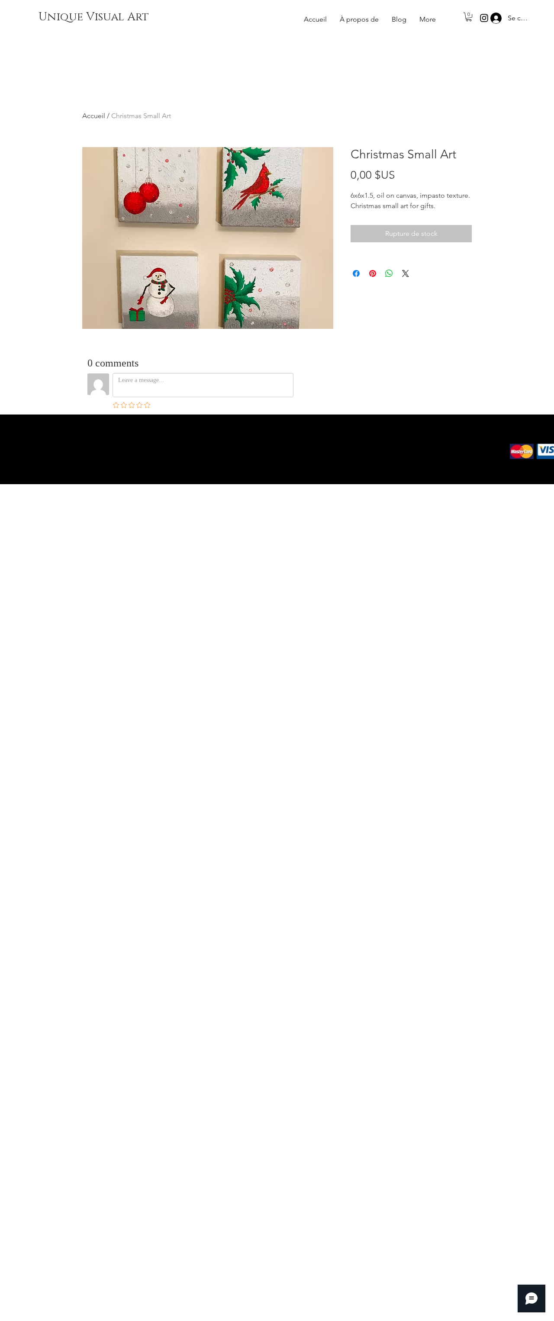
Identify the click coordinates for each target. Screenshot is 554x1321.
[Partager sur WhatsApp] (389, 273)
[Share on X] (405, 273)
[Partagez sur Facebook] (356, 273)
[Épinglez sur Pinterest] (372, 273)
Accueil (93, 116)
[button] (469, 17)
